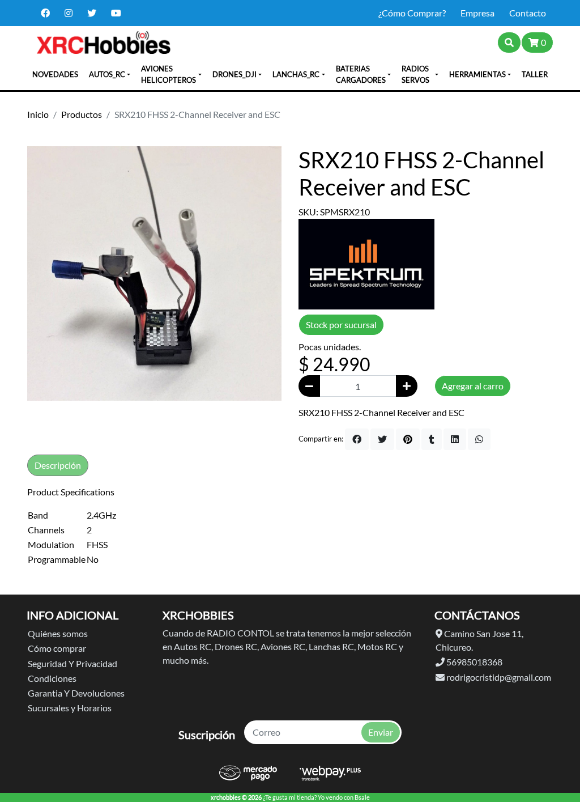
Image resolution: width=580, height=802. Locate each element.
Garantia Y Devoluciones (76, 693)
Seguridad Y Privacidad (72, 663)
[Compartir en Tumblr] (431, 439)
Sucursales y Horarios (70, 707)
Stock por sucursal (341, 324)
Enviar (380, 732)
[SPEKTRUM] (366, 262)
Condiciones (52, 678)
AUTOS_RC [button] (107, 74)
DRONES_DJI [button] (234, 74)
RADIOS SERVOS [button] (415, 74)
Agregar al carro (473, 385)
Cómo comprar (57, 648)
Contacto (527, 12)
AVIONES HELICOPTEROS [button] (168, 74)
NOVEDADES (55, 74)
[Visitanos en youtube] (116, 13)
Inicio (38, 114)
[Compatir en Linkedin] (454, 439)
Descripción (58, 465)
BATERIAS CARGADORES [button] (361, 74)
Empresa (477, 12)
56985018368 (473, 661)
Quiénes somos (58, 633)
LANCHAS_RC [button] (295, 74)
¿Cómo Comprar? (412, 12)
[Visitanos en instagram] (68, 13)
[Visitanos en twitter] (92, 13)
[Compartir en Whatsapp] (479, 439)
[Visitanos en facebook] (45, 13)
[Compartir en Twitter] (382, 439)
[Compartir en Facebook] (357, 439)
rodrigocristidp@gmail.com (498, 677)
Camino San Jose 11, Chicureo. (479, 640)
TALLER (535, 74)
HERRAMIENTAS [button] (477, 74)
